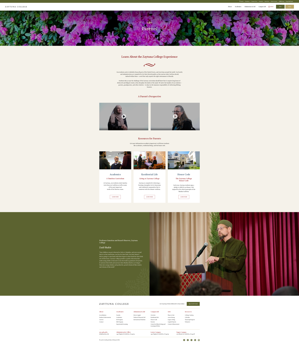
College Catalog (189, 315)
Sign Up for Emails (193, 303)
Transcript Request (190, 319)
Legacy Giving (171, 319)
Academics (238, 6)
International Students (139, 319)
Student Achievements (105, 317)
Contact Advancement (173, 324)
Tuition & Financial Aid (139, 317)
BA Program (119, 319)
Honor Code (183, 174)
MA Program (119, 322)
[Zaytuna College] (16, 6)
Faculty (118, 315)
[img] (115, 160)
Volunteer (187, 322)
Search (242, 1)
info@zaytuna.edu (104, 334)
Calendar (187, 317)
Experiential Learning (122, 324)
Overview (153, 315)
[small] (184, 340)
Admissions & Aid (249, 6)
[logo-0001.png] (114, 304)
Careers (101, 319)
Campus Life (262, 6)
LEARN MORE (115, 197)
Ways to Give (171, 315)
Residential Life (149, 174)
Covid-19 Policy (108, 340)
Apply (289, 6)
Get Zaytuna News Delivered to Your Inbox (172, 304)
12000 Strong (171, 317)
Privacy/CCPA (116, 340)
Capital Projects (172, 322)
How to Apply (137, 315)
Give (280, 6)
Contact (101, 322)
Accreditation (102, 315)
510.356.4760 (103, 332)
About (230, 6)
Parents (153, 322)
